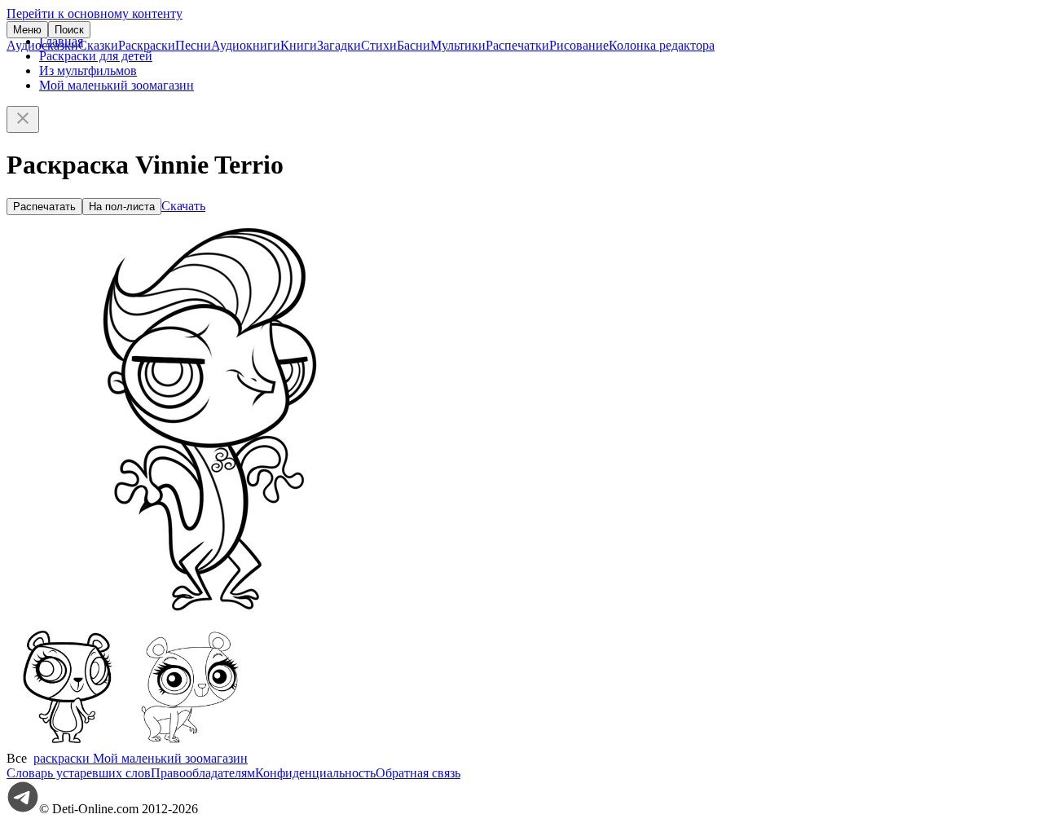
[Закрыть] (23, 119)
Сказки (98, 45)
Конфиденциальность (315, 773)
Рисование (579, 45)
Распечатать (44, 206)
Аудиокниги (245, 45)
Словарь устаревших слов (79, 773)
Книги (298, 45)
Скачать (183, 206)
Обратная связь (418, 773)
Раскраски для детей (95, 56)
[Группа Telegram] (23, 809)
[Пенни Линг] (190, 743)
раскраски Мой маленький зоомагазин (140, 758)
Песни (193, 45)
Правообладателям (203, 773)
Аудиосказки (42, 45)
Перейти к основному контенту (95, 13)
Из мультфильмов (88, 70)
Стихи (379, 45)
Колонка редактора (662, 45)
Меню (27, 30)
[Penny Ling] (68, 743)
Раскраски (146, 45)
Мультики (458, 45)
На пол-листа (122, 206)
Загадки (339, 45)
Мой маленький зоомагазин (116, 85)
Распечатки (517, 45)
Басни (413, 45)
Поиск (69, 30)
